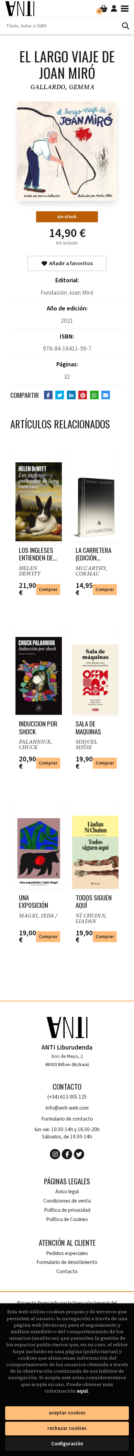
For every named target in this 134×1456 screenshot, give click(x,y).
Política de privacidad (67, 1210)
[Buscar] (125, 25)
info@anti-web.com (67, 1108)
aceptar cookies (67, 1413)
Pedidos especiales (67, 1253)
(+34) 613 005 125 (67, 1097)
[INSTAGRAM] (55, 1154)
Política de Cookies (67, 1219)
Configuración (67, 1443)
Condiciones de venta (67, 1201)
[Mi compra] (104, 8)
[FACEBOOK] (67, 1154)
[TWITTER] (79, 1154)
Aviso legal (67, 1191)
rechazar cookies (67, 1428)
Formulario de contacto (67, 1119)
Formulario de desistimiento (67, 1262)
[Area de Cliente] (114, 8)
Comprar (48, 589)
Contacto (67, 1271)
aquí (82, 1390)
